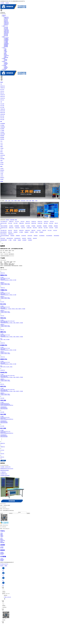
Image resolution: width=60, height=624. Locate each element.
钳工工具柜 (2, 107)
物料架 (5, 53)
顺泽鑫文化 (6, 67)
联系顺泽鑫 (4, 69)
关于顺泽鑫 (4, 65)
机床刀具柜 (51, 227)
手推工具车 (15, 230)
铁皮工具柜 (6, 35)
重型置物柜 (6, 45)
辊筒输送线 (12, 235)
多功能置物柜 (6, 37)
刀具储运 (5, 51)
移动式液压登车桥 (17, 238)
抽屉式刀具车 (11, 227)
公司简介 (5, 66)
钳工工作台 (6, 19)
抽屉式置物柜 (6, 43)
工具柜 (5, 49)
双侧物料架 (26, 232)
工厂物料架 (21, 232)
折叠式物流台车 (11, 233)
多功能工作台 (2, 94)
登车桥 (5, 56)
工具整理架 (32, 232)
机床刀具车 (23, 227)
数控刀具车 (5, 227)
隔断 (30, 200)
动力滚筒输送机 (41, 235)
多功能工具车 (21, 230)
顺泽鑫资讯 (6, 63)
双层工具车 (44, 230)
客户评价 (5, 60)
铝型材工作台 (2, 96)
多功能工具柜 (2, 114)
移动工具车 (10, 230)
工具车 (5, 52)
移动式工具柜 (2, 110)
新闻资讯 (3, 61)
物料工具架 (10, 232)
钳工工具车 (50, 230)
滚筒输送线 (7, 235)
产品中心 (3, 47)
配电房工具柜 (2, 112)
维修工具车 (33, 230)
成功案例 (3, 58)
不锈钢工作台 (6, 18)
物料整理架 (5, 232)
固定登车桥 (29, 238)
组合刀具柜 (46, 227)
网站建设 (1, 565)
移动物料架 (15, 232)
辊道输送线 (18, 235)
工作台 (3, 16)
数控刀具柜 (35, 227)
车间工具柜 (2, 103)
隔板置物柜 (6, 46)
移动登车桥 (24, 238)
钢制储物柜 (6, 44)
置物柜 (3, 36)
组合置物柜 (6, 40)
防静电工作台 (6, 17)
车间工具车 (55, 230)
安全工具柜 (2, 105)
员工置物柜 (6, 38)
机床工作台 (2, 99)
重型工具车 (5, 230)
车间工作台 (2, 91)
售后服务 (5, 68)
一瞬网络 (5, 565)
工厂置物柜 (6, 41)
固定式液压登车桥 (10, 238)
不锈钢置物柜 (6, 39)
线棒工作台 (28, 221)
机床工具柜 (6, 34)
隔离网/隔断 (6, 57)
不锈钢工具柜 (21, 223)
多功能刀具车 (17, 227)
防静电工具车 (27, 230)
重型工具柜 (6, 33)
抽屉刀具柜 (40, 227)
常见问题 (5, 64)
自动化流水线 (6, 55)
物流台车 (5, 54)
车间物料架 (41, 232)
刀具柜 (36, 200)
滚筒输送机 (36, 235)
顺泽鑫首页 (4, 15)
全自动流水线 (23, 235)
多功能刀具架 (29, 227)
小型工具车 (39, 230)
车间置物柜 (6, 42)
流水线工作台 (2, 98)
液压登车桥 (35, 238)
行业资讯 (5, 62)
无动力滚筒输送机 (49, 235)
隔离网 (19, 200)
